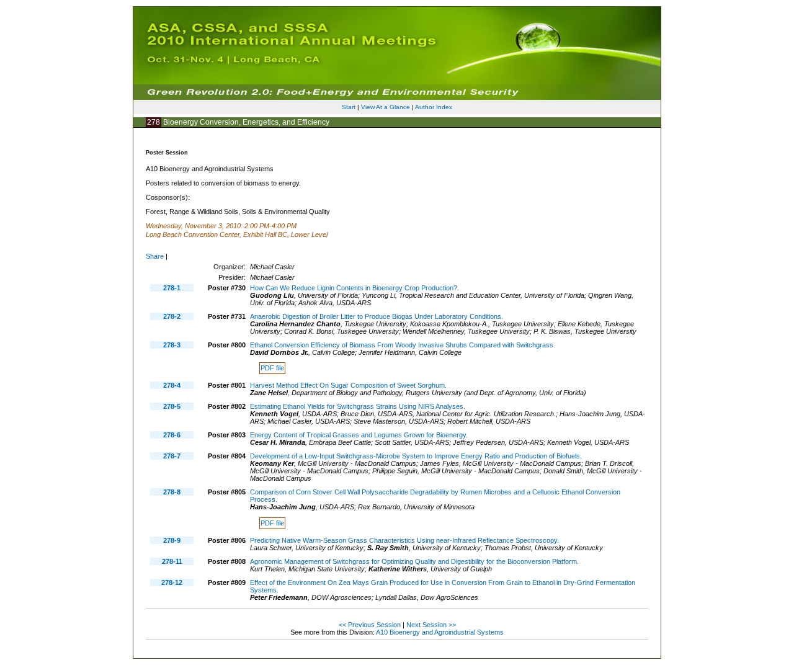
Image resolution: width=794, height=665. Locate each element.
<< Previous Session (370, 624)
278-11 (172, 561)
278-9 (172, 540)
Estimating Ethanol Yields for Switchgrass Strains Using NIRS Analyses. (357, 406)
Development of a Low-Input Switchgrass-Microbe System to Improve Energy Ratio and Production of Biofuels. (416, 456)
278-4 (172, 385)
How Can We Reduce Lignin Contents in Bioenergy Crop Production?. (354, 288)
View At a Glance (385, 107)
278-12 (171, 582)
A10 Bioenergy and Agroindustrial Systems (440, 632)
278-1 (172, 288)
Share (155, 256)
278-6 (172, 435)
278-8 (172, 492)
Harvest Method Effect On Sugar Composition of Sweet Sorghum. (348, 385)
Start (348, 107)
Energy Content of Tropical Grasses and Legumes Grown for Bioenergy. (359, 435)
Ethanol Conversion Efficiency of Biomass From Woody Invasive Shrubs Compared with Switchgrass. (402, 345)
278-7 (172, 456)
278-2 (172, 316)
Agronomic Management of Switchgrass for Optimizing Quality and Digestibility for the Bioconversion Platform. (414, 561)
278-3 (172, 345)
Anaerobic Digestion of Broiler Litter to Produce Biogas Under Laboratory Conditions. (376, 316)
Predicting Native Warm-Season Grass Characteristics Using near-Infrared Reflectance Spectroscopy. (404, 540)
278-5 (172, 406)
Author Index (433, 107)
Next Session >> (431, 624)
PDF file (272, 368)
